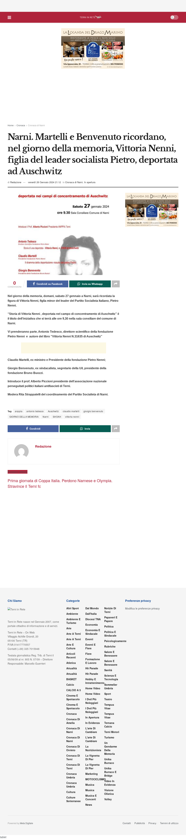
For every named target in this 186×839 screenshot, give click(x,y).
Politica (109, 626)
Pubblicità (139, 823)
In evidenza (92, 723)
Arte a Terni (73, 633)
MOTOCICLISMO (95, 779)
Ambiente (72, 613)
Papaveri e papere (110, 619)
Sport (107, 693)
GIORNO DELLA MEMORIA (24, 416)
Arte (68, 628)
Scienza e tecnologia (111, 677)
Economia (91, 624)
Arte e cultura (70, 646)
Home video (92, 688)
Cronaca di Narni (36, 125)
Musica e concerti (91, 797)
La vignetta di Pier (92, 757)
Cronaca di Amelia (73, 721)
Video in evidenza (110, 782)
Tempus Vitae (109, 706)
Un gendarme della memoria (110, 748)
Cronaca (21, 125)
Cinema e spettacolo (73, 697)
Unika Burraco (109, 761)
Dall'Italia (91, 613)
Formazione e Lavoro (92, 661)
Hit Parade (91, 668)
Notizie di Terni (110, 610)
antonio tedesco (35, 411)
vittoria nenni (72, 416)
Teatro (108, 699)
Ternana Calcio (109, 724)
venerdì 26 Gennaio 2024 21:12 (44, 182)
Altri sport (72, 608)
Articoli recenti (71, 655)
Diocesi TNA (93, 619)
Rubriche (110, 646)
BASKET (71, 679)
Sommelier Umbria (110, 686)
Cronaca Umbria (71, 775)
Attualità (71, 668)
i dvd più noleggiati (91, 701)
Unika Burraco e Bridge (110, 771)
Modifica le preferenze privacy (142, 608)
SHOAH (57, 416)
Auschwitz (53, 411)
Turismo (109, 737)
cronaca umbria (71, 784)
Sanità (108, 670)
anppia (18, 411)
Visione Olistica (109, 792)
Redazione (15, 182)
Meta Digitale (26, 823)
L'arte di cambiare (91, 730)
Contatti (127, 823)
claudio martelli (71, 411)
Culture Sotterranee (73, 799)
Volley (108, 799)
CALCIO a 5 (73, 690)
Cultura (70, 792)
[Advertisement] (93, 5)
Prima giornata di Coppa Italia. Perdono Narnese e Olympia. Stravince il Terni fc (60, 483)
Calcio (70, 684)
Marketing (91, 774)
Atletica (71, 663)
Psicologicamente (115, 641)
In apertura (89, 182)
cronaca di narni (73, 730)
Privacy (152, 823)
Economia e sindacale (92, 631)
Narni (46, 416)
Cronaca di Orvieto (73, 748)
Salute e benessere (110, 653)
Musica (89, 784)
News (88, 804)
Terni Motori (111, 732)
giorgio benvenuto (93, 411)
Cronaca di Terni (73, 757)
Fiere (88, 653)
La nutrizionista (93, 748)
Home (11, 125)
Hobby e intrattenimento (94, 681)
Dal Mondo (92, 608)
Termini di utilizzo (169, 823)
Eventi (89, 639)
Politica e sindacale (110, 633)
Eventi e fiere (90, 646)
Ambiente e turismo (73, 621)
